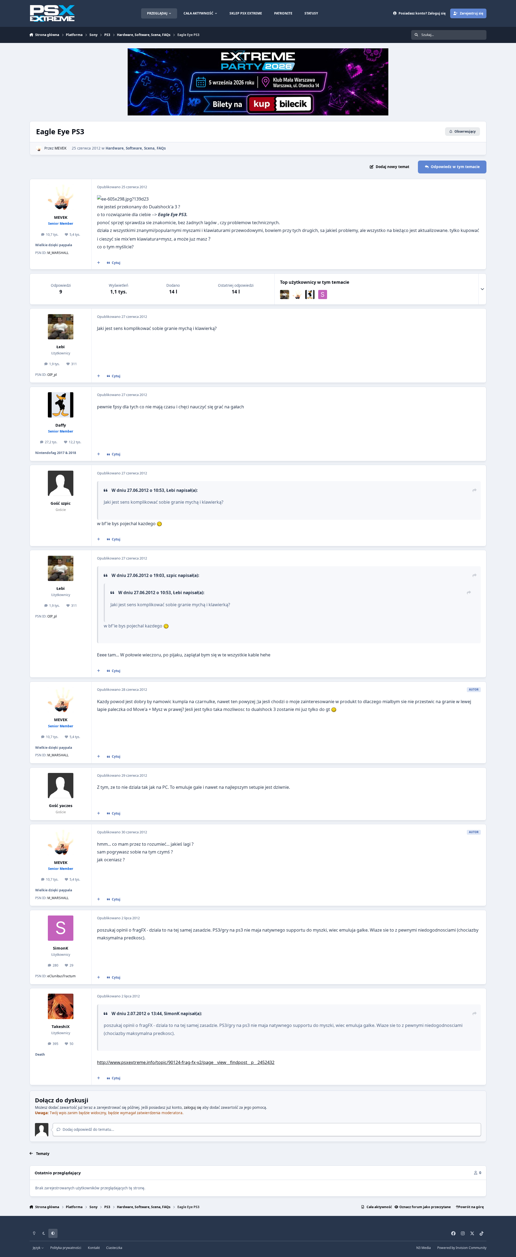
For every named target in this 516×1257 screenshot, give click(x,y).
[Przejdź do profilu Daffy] (309, 294)
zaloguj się (192, 1107)
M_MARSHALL (58, 252)
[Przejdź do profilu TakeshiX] (60, 1006)
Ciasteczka (114, 1247)
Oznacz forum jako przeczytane (425, 1207)
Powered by (461, 1247)
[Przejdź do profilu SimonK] (322, 294)
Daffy (60, 425)
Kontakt (94, 1247)
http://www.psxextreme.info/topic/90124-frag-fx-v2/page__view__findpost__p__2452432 (185, 1062)
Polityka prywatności (65, 1247)
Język (37, 1247)
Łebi (60, 346)
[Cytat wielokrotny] (98, 263)
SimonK (60, 948)
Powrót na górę (471, 1207)
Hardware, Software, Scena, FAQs (136, 148)
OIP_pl (52, 374)
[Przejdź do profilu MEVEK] (38, 148)
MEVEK (60, 148)
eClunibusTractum (61, 976)
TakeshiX (61, 1026)
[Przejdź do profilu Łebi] (284, 294)
